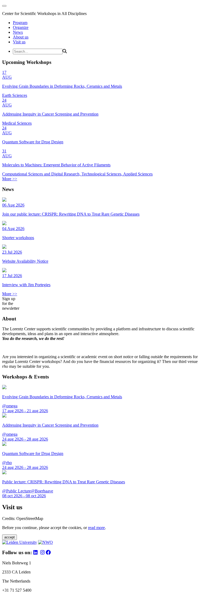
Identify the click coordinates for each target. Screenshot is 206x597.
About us (20, 37)
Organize (20, 27)
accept (9, 537)
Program (20, 22)
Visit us (19, 42)
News (18, 32)
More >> (9, 179)
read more (96, 527)
